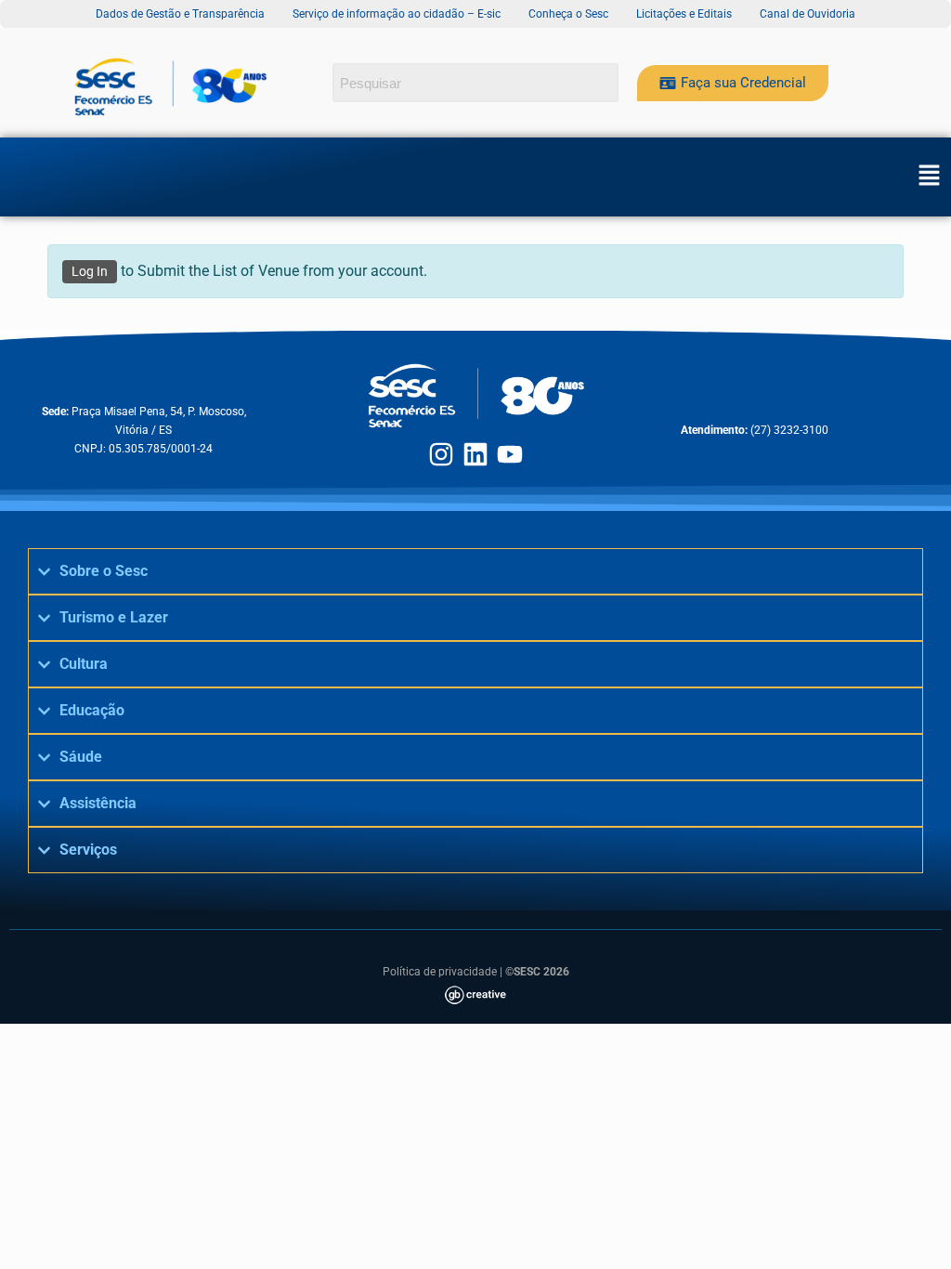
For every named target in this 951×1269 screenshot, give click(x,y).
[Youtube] (510, 454)
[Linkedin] (475, 454)
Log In (90, 271)
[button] (928, 176)
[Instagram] (441, 454)
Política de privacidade (440, 971)
